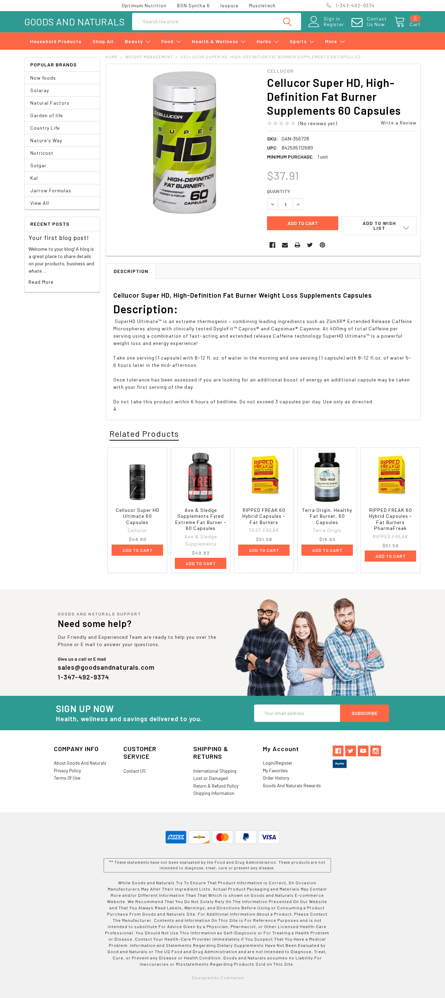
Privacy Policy (67, 770)
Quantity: (279, 191)
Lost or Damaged (210, 778)
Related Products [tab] (144, 433)
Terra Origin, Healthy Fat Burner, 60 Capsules (327, 516)
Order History (276, 778)
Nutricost (42, 153)
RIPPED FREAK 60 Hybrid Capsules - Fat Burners (263, 516)
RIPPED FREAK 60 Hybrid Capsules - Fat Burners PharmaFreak (390, 519)
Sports (299, 41)
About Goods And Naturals (80, 763)
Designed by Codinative (218, 977)
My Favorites (275, 770)
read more (41, 282)
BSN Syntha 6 (193, 5)
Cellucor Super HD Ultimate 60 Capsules (137, 516)
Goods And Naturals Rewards (292, 785)
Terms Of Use (67, 778)
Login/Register (277, 763)
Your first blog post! (59, 237)
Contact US (134, 771)
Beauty (134, 41)
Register (334, 24)
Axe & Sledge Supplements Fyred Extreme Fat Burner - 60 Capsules (200, 519)
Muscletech (262, 5)
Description (131, 271)
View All (39, 203)
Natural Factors (50, 103)
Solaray (39, 90)
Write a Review (398, 123)
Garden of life (46, 115)
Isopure (229, 5)
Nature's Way (46, 140)
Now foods (43, 78)
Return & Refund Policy (215, 786)
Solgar (38, 165)
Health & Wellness (216, 41)
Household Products (55, 41)
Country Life (45, 128)
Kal (34, 178)
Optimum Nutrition (144, 5)
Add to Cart (137, 550)
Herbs (265, 41)
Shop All (103, 41)
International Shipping (214, 771)
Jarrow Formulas (50, 190)
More (332, 41)
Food (168, 41)
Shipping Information (213, 793)
